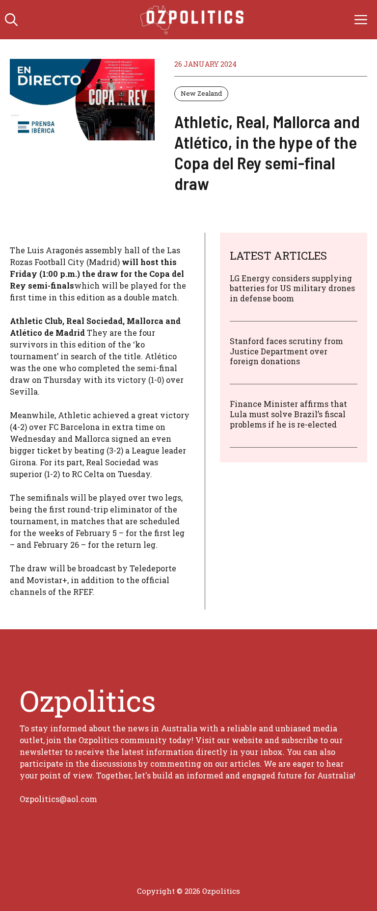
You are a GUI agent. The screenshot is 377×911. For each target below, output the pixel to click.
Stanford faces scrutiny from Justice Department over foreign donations (286, 351)
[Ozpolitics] (193, 19)
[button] (11, 19)
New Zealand (201, 93)
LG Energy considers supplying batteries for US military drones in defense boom (292, 288)
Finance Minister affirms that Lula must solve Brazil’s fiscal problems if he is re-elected (288, 414)
